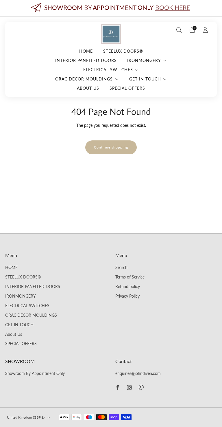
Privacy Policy (127, 296)
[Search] (179, 30)
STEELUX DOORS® (123, 51)
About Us (88, 88)
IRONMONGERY (144, 60)
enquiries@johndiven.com (138, 373)
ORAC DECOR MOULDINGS (84, 78)
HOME (86, 51)
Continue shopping (111, 147)
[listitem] (111, 8)
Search (121, 267)
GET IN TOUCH (145, 78)
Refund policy (127, 286)
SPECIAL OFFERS (127, 88)
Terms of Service (130, 277)
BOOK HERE (172, 7)
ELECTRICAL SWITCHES (108, 69)
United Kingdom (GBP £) (26, 417)
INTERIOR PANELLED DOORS (86, 60)
